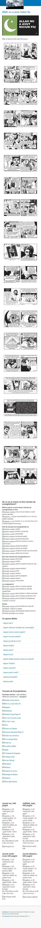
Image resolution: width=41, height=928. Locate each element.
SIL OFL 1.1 (26, 916)
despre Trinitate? (9, 663)
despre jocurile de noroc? (12, 641)
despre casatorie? (9, 668)
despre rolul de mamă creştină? (14, 632)
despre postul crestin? (11, 672)
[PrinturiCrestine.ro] (15, 3)
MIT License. (15, 914)
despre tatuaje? (8, 645)
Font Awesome (6, 916)
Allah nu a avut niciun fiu (16, 12)
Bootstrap (5, 912)
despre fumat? (8, 654)
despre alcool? (8, 650)
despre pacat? (8, 681)
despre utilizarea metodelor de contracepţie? (18, 627)
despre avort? (8, 623)
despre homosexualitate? (12, 636)
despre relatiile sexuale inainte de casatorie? (18, 659)
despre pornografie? (10, 677)
